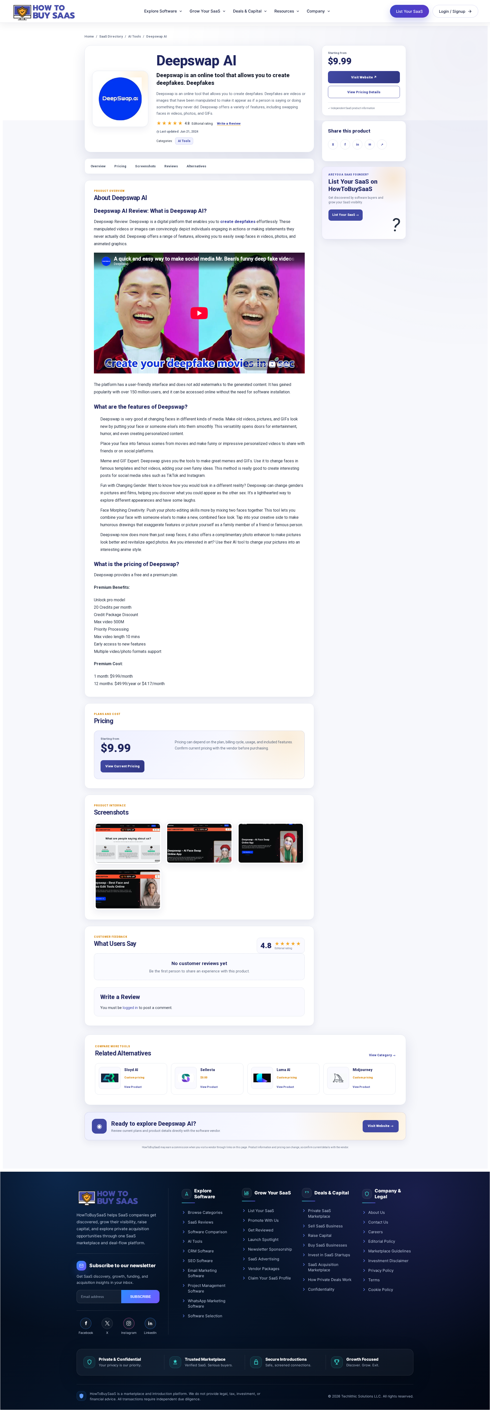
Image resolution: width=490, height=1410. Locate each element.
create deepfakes (237, 221)
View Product (133, 1087)
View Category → (382, 1055)
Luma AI (283, 1070)
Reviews (171, 166)
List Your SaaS (409, 11)
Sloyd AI (131, 1070)
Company (316, 11)
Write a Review (229, 123)
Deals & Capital (247, 11)
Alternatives (196, 166)
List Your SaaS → (345, 215)
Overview (98, 166)
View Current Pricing (122, 766)
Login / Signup (452, 11)
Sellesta (207, 1070)
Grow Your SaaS (205, 11)
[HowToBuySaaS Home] (46, 11)
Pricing (120, 166)
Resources (284, 11)
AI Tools (134, 36)
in (357, 144)
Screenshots (145, 166)
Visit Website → (381, 1126)
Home (89, 36)
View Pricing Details (364, 92)
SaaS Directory (111, 36)
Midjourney (362, 1070)
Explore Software (160, 11)
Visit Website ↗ (364, 77)
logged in (130, 1007)
